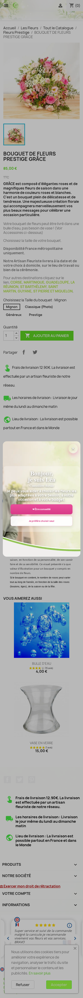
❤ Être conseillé (41, 509)
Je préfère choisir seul (41, 521)
